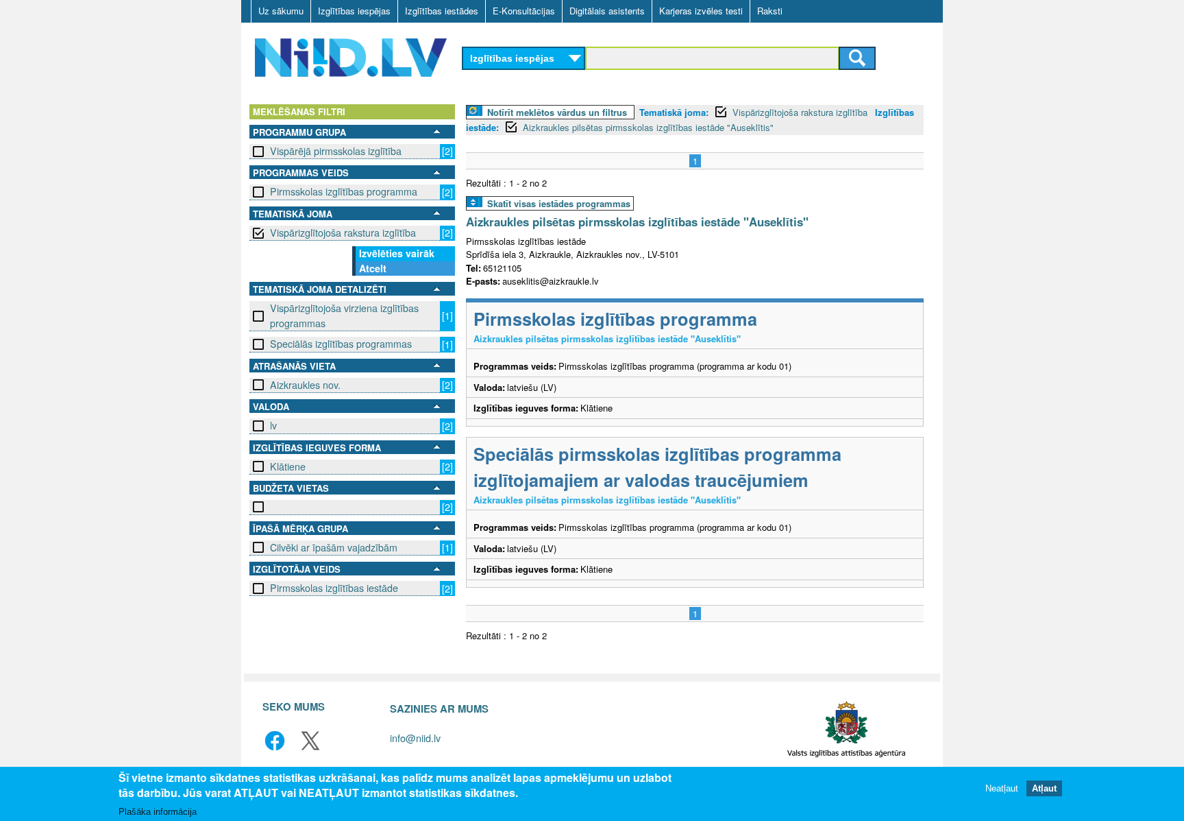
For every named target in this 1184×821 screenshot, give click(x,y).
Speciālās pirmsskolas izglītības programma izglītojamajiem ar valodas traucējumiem (657, 466)
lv (273, 425)
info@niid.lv (415, 737)
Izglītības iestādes (441, 10)
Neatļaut (1001, 788)
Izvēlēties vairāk (396, 253)
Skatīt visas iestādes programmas (558, 203)
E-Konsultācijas (524, 10)
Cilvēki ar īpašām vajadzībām (333, 547)
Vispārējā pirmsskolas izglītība (336, 151)
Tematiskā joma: (673, 112)
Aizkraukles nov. (305, 385)
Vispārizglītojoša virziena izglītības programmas (344, 315)
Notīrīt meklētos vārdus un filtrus (557, 112)
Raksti (769, 10)
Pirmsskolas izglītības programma (343, 191)
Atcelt (372, 268)
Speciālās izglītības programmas (341, 343)
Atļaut (1044, 788)
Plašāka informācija (158, 812)
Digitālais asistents (607, 10)
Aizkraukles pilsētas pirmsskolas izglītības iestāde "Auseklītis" (648, 127)
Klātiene (288, 466)
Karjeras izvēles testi (701, 10)
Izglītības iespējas (354, 10)
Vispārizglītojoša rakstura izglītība (343, 232)
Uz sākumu (281, 10)
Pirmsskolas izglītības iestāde (334, 588)
